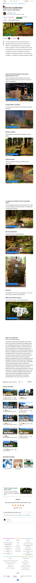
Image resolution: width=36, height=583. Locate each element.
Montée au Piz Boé (28, 547)
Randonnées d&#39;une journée (14, 20)
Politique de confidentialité (15, 576)
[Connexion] (19, 382)
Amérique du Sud (18, 546)
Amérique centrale (18, 551)
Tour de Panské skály (6, 450)
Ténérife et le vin (10, 566)
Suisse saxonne (27, 397)
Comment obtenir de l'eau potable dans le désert (10, 560)
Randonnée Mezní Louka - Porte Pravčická (10, 399)
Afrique (18, 542)
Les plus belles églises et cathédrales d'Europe (8, 544)
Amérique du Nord (18, 549)
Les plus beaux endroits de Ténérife (8, 546)
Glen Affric (25, 560)
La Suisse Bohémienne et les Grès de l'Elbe (10, 397)
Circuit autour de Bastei (23, 398)
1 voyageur (20, 507)
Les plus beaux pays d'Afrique (7, 542)
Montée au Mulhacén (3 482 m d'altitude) (28, 546)
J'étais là (5, 17)
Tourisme (5, 20)
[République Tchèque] (6, 397)
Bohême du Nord (15, 397)
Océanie (18, 548)
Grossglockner (25, 563)
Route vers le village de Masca (25, 569)
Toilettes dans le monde (10, 563)
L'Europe (20, 397)
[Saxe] (24, 397)
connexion (28, 515)
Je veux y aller (11, 17)
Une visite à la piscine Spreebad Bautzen (9, 411)
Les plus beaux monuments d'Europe (8, 551)
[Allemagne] (22, 397)
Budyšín (10, 410)
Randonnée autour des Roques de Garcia (28, 552)
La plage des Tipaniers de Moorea (26, 566)
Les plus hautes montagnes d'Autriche (8, 549)
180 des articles (13, 14)
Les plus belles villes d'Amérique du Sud (8, 554)
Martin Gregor (8, 519)
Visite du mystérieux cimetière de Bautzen (10, 424)
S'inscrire (20, 515)
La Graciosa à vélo (28, 542)
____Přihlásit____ (24, 1)
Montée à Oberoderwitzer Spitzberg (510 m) (10, 437)
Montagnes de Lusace (28, 423)
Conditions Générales (8, 576)
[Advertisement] (19, 65)
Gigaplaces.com (5, 1)
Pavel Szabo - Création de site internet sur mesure (26, 576)
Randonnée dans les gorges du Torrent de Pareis (28, 554)
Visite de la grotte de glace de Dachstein (28, 549)
